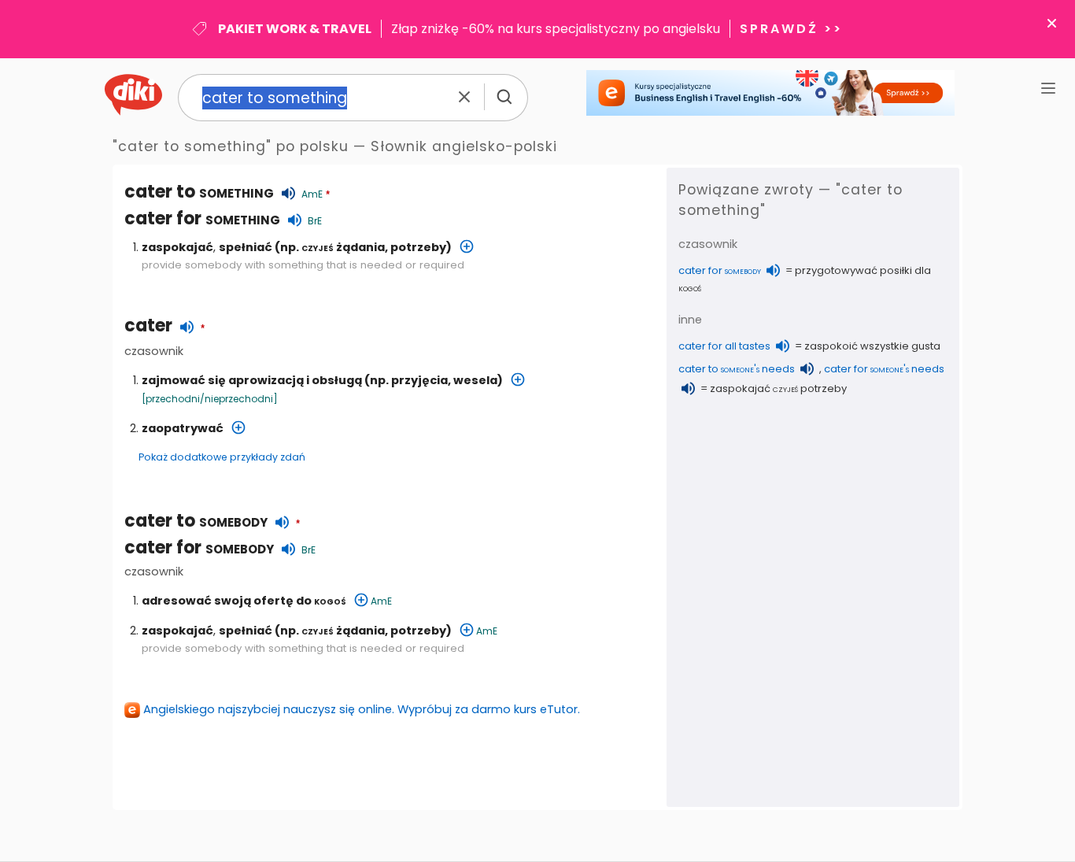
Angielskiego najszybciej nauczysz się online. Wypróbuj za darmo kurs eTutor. (361, 709)
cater (148, 325)
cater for (202, 218)
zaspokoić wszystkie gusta (872, 346)
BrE (315, 221)
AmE (312, 194)
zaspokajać (177, 247)
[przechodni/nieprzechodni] (210, 398)
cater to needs (736, 368)
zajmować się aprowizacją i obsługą (252, 380)
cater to (196, 521)
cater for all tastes (724, 346)
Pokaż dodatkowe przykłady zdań (222, 457)
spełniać (245, 247)
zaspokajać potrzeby (778, 388)
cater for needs (884, 368)
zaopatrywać (182, 428)
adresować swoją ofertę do (244, 601)
